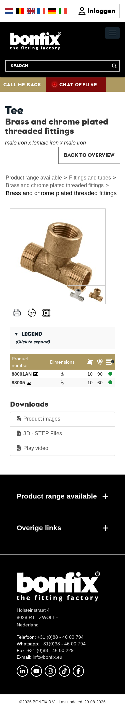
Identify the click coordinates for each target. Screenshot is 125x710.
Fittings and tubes (90, 177)
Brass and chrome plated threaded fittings (55, 185)
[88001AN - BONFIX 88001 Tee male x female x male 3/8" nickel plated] (35, 374)
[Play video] (46, 312)
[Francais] (41, 11)
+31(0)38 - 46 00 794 (63, 643)
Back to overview (89, 155)
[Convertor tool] (31, 312)
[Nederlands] (9, 11)
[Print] (16, 312)
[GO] (114, 66)
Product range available (34, 177)
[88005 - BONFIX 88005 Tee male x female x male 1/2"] (29, 382)
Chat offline (78, 84)
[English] (31, 11)
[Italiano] (63, 11)
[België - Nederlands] (20, 11)
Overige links (39, 528)
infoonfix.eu (47, 657)
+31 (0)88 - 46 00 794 (60, 637)
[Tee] (58, 256)
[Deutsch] (52, 11)
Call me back (22, 84)
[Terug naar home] (35, 40)
